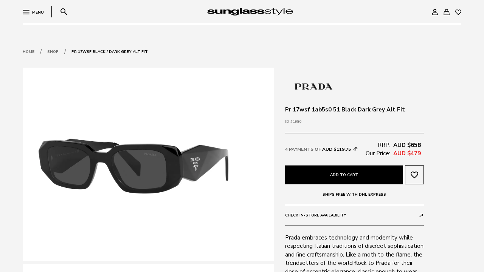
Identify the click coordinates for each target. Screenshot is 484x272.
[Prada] (313, 86)
